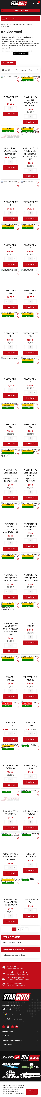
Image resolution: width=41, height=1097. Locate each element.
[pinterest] (12, 1026)
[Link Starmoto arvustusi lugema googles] (13, 1022)
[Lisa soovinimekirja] (18, 78)
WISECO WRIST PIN (11, 99)
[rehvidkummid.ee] (30, 1077)
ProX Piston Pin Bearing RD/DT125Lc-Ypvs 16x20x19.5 (10, 528)
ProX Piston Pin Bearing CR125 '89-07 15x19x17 (30, 578)
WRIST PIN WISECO (30, 625)
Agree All (31, 1091)
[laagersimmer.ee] (10, 1077)
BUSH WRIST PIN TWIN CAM (10, 767)
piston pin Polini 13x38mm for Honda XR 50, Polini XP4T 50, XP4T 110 (30, 154)
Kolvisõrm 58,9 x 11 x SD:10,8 (10, 812)
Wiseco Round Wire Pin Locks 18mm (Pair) (10, 151)
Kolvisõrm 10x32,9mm (30, 855)
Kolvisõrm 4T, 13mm (30, 767)
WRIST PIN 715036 (30, 724)
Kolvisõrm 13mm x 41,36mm (30, 812)
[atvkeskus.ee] (30, 1061)
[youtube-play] (16, 1026)
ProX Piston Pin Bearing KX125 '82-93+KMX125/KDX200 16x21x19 (10, 476)
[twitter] (8, 1026)
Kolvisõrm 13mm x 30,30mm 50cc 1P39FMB (10, 856)
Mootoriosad (27, 24)
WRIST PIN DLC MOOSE (30, 679)
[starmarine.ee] (10, 1069)
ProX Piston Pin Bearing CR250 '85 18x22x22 (30, 526)
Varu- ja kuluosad (15, 24)
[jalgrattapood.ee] (30, 1069)
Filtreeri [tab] (10, 62)
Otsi (34, 3)
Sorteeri (23, 70)
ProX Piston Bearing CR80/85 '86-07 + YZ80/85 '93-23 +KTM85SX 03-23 (10, 629)
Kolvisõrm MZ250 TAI (30, 901)
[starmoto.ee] (18, 3)
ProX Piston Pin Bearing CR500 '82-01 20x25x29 (10, 578)
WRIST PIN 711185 (10, 724)
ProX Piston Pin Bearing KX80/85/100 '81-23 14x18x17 (30, 101)
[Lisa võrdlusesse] (18, 81)
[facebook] (3, 1026)
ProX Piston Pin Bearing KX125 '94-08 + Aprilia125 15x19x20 (30, 476)
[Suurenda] (15, 108)
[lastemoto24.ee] (10, 1061)
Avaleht (4, 24)
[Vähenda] (6, 108)
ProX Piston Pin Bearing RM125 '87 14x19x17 (11, 902)
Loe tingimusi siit (18, 1093)
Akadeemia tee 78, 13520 (11, 1006)
